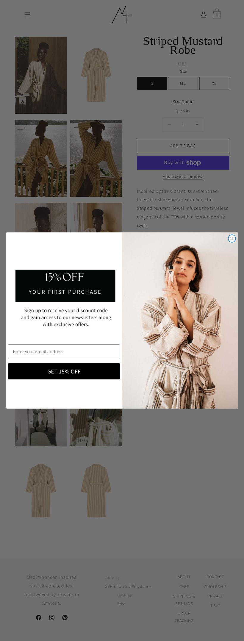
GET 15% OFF (64, 371)
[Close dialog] (232, 238)
